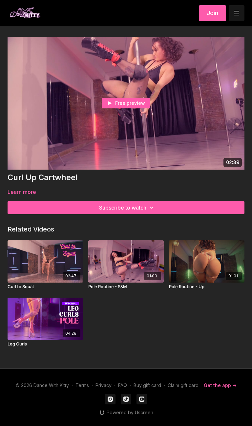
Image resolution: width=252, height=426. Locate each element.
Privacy (103, 385)
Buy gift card (147, 385)
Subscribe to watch (122, 207)
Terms (82, 385)
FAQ (122, 385)
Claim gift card (183, 385)
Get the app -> (220, 385)
